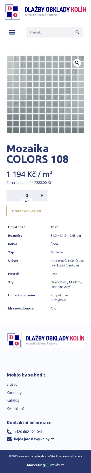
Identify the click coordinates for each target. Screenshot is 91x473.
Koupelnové (59, 295)
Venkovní (73, 265)
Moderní (75, 282)
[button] (12, 32)
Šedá (54, 244)
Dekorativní (59, 282)
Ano (53, 308)
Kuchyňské (58, 300)
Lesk (54, 274)
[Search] (77, 32)
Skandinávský (60, 287)
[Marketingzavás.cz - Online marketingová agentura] (45, 466)
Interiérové (58, 260)
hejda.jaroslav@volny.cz (34, 439)
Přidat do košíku (26, 211)
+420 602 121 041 (28, 432)
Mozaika (57, 252)
